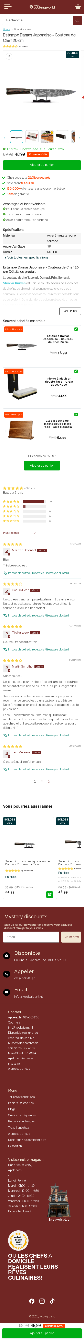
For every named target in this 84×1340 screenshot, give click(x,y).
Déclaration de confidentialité (27, 1140)
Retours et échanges (21, 1121)
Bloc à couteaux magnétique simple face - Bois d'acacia (57, 423)
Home (6, 29)
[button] (78, 6)
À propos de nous (19, 1068)
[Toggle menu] (8, 6)
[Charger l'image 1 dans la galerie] (16, 136)
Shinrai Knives (22, 29)
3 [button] (49, 781)
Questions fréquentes (22, 1115)
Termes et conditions (21, 1097)
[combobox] (42, 20)
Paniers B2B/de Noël (21, 1103)
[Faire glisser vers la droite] (79, 137)
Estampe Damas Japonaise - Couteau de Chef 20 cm (58, 339)
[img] (12, 544)
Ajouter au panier (42, 465)
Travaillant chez (18, 1127)
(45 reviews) (23, 47)
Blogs (11, 1109)
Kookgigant (47, 1316)
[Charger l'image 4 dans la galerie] (62, 136)
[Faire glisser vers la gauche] (4, 137)
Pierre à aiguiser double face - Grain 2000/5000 (59, 381)
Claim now (71, 937)
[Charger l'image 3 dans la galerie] (47, 136)
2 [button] (42, 781)
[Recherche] (77, 20)
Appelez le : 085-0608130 (23, 1017)
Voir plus (70, 311)
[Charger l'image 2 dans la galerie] (31, 136)
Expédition (15, 1146)
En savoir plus (59, 1219)
